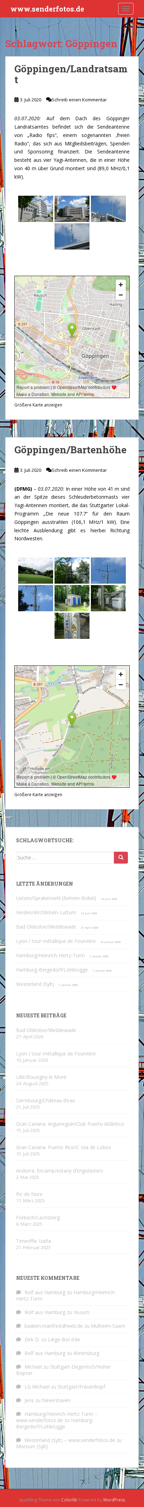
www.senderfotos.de (47, 8)
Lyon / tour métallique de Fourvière (56, 941)
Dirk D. (32, 1339)
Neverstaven (56, 1400)
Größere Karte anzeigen (38, 405)
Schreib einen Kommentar (79, 99)
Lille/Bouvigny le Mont (41, 1077)
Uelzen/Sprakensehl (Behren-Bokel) (56, 898)
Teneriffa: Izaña (33, 1241)
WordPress (114, 1500)
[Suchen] (121, 858)
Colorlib (69, 1500)
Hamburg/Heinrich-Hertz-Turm (50, 955)
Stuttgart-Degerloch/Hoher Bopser (63, 1369)
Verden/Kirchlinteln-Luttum (46, 912)
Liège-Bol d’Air (64, 1339)
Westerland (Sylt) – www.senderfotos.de (69, 1440)
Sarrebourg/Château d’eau (45, 1100)
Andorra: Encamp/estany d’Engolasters (59, 1170)
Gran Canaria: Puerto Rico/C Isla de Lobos (63, 1147)
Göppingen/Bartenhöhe (70, 449)
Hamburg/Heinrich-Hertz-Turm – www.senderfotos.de (57, 1417)
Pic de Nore (29, 1194)
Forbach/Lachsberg (38, 1217)
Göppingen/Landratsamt (71, 74)
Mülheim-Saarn (108, 1325)
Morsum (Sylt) (32, 1446)
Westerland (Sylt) (35, 984)
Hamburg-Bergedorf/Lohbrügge (52, 969)
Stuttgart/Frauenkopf (81, 1386)
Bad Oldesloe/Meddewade (46, 926)
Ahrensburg (86, 1353)
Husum (81, 1312)
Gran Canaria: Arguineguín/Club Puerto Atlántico (70, 1123)
